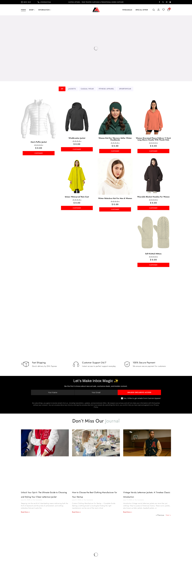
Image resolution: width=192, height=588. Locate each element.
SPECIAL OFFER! (142, 10)
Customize (39, 153)
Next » (168, 515)
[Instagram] (143, 558)
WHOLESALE (127, 10)
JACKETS (72, 89)
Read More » (25, 512)
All (62, 89)
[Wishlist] (163, 9)
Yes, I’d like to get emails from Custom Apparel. (142, 398)
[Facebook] (134, 558)
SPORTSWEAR (125, 89)
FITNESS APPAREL (106, 89)
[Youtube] (151, 558)
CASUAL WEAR (87, 89)
